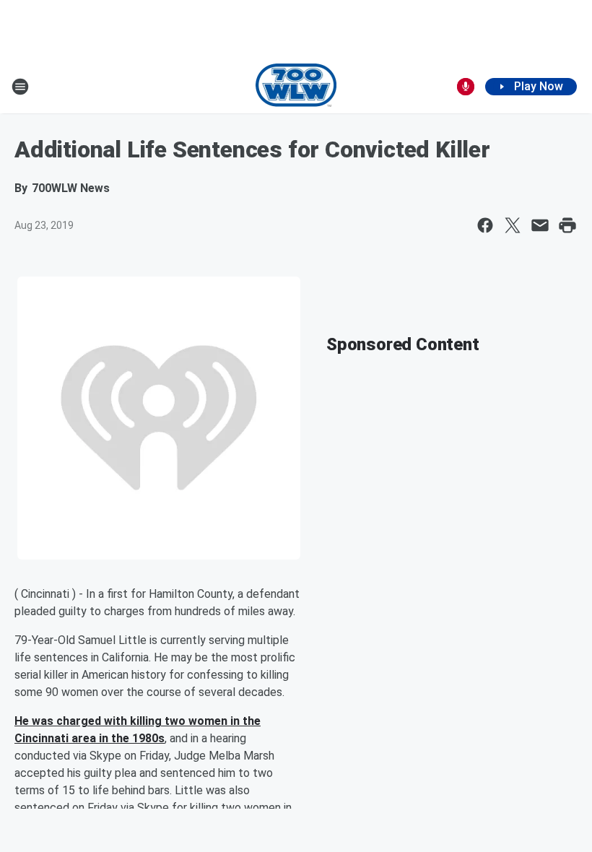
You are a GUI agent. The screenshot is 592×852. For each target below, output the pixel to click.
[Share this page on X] (512, 225)
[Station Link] (296, 87)
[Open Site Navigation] (20, 86)
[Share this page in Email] (540, 225)
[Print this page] (567, 225)
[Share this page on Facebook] (485, 225)
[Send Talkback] (465, 86)
